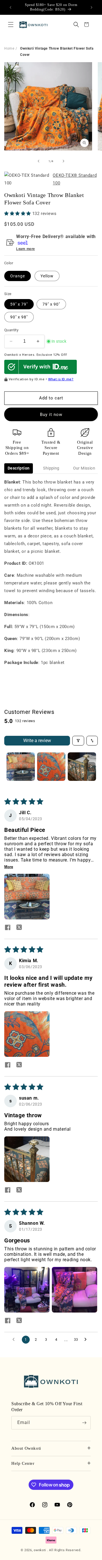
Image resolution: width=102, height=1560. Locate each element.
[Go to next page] (87, 1340)
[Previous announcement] (10, 7)
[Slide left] (38, 161)
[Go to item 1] (21, 766)
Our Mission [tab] (84, 468)
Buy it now (51, 414)
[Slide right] (63, 161)
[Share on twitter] (19, 928)
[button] (11, 24)
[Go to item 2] (51, 766)
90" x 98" (19, 317)
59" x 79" (19, 304)
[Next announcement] (91, 7)
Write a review (37, 740)
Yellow (47, 276)
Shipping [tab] (51, 468)
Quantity (11, 330)
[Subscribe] (84, 1422)
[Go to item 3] (82, 766)
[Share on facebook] (7, 928)
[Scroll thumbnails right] (90, 766)
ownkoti (40, 1550)
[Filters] (78, 741)
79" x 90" (51, 304)
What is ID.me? (60, 379)
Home (9, 48)
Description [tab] (18, 468)
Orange (17, 276)
